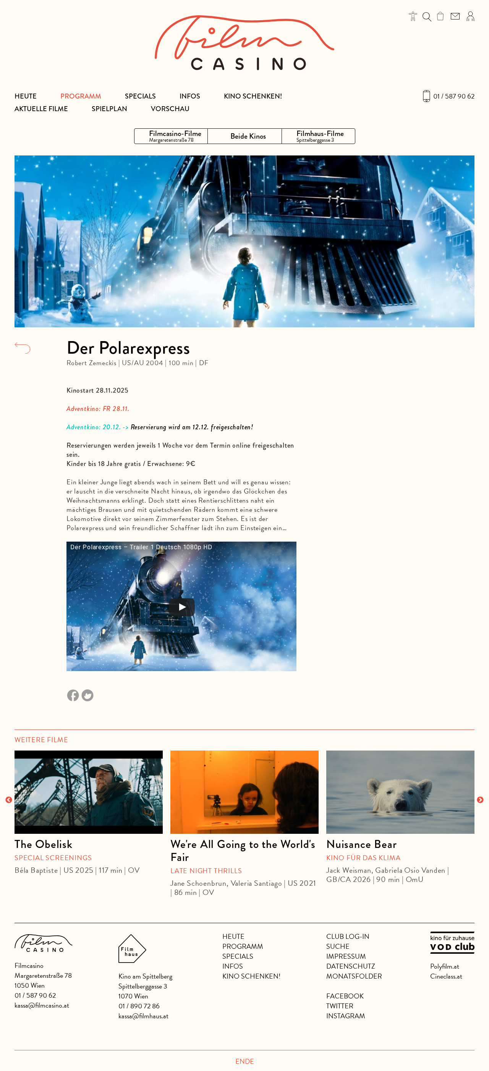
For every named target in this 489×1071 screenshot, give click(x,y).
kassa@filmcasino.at (42, 1005)
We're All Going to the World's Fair (243, 851)
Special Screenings (53, 858)
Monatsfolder (354, 976)
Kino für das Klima (363, 858)
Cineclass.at (446, 976)
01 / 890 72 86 (139, 1006)
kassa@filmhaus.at (143, 1016)
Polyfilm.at (444, 966)
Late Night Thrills (206, 871)
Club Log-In (347, 936)
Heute (26, 96)
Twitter (339, 1006)
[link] (440, 16)
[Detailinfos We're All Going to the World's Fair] (244, 792)
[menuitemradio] (171, 136)
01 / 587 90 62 (453, 96)
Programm (80, 96)
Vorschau (170, 109)
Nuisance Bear (361, 844)
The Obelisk (44, 844)
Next (480, 800)
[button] (413, 16)
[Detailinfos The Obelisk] (89, 792)
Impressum (346, 956)
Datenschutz (350, 966)
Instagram (345, 1016)
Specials (140, 96)
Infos (190, 96)
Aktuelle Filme (41, 109)
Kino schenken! (253, 96)
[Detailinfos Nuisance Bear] (400, 792)
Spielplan (109, 109)
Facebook (345, 996)
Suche (338, 946)
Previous (9, 800)
